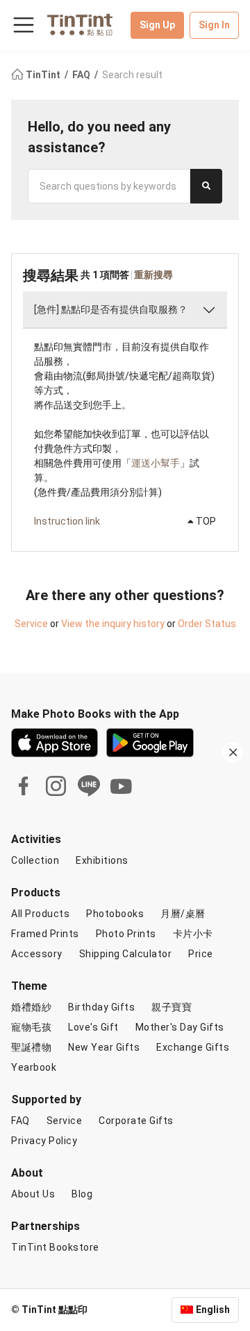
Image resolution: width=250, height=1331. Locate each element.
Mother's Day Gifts (179, 1027)
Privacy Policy (44, 1140)
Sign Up (157, 24)
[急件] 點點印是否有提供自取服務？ (111, 309)
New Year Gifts (104, 1047)
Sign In (214, 24)
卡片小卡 (193, 933)
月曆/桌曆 (183, 913)
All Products (40, 913)
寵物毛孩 (31, 1027)
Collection (35, 860)
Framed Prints (45, 933)
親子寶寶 (171, 1007)
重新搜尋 (153, 274)
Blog (82, 1193)
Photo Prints (126, 933)
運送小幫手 (155, 463)
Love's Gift (93, 1027)
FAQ (82, 74)
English (213, 1309)
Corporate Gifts (136, 1120)
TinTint (43, 74)
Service (31, 623)
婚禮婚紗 (31, 1007)
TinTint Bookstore (55, 1247)
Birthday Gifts (101, 1007)
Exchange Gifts (192, 1047)
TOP (205, 521)
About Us (33, 1193)
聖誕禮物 (31, 1047)
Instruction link (67, 521)
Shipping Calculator (125, 953)
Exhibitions (102, 860)
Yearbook (33, 1067)
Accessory (36, 953)
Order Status (207, 623)
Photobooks (115, 913)
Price (200, 953)
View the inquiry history (113, 623)
